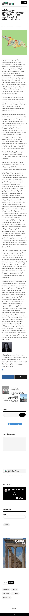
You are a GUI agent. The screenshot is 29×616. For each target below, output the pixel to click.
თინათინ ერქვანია (6, 355)
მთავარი (14, 608)
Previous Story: (17, 391)
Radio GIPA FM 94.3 (7, 475)
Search (22, 415)
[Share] (8, 377)
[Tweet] (21, 377)
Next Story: (10, 399)
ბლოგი (19, 26)
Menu (24, 2)
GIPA (4, 26)
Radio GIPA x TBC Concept (17, 475)
